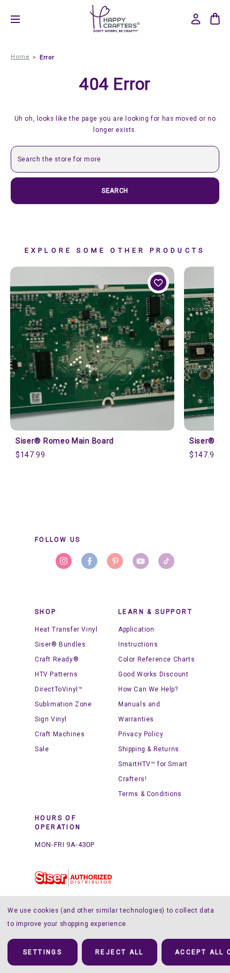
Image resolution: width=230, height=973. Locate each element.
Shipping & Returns (148, 749)
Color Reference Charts (156, 659)
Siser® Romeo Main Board (65, 441)
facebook (89, 561)
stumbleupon (166, 561)
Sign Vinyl (51, 719)
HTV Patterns (56, 674)
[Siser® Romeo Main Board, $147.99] (92, 349)
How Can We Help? (148, 689)
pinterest (115, 561)
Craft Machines (60, 734)
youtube (141, 561)
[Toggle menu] (23, 19)
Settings (42, 952)
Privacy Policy (140, 734)
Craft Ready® (57, 659)
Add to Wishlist (158, 282)
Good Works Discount (153, 674)
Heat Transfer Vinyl (66, 629)
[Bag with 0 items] (215, 19)
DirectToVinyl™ (58, 689)
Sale (42, 749)
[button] (73, 878)
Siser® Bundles (60, 644)
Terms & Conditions (150, 794)
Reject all (119, 952)
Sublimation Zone (63, 704)
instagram (64, 561)
